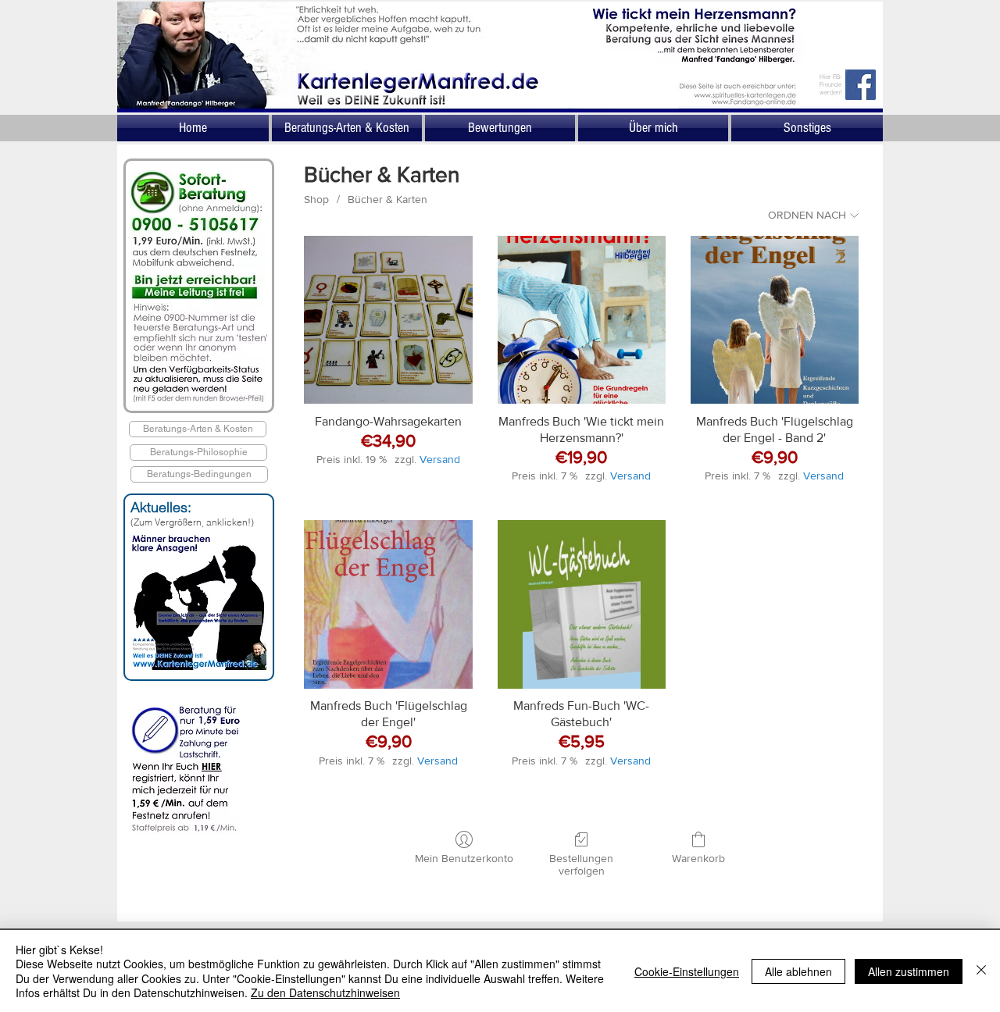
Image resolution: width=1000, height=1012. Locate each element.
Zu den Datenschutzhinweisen (325, 992)
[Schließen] (981, 971)
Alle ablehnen (798, 971)
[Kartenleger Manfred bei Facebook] (860, 84)
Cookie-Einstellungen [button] (686, 971)
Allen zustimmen (908, 971)
